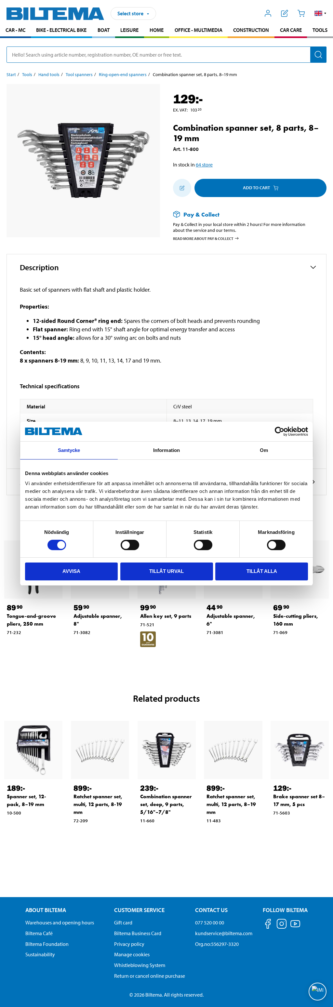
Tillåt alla (261, 571)
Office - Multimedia (198, 30)
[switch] (130, 545)
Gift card (123, 922)
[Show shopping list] (284, 13)
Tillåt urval (166, 571)
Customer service (139, 910)
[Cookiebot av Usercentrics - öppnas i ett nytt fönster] (279, 431)
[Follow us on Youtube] (295, 927)
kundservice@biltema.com (223, 933)
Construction (251, 30)
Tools (320, 30)
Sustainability (40, 954)
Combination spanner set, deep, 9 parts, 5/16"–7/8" (166, 804)
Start (11, 74)
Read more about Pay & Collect (203, 238)
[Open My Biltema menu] (268, 13)
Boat (104, 30)
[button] (320, 13)
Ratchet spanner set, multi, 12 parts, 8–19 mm (231, 804)
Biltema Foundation (47, 944)
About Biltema (45, 910)
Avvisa (71, 571)
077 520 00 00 (209, 922)
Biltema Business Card (137, 933)
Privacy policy (129, 944)
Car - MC (15, 30)
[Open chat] (317, 991)
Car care (291, 30)
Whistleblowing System (139, 965)
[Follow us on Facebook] (268, 925)
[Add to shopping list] (182, 188)
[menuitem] (15, 30)
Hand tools (49, 74)
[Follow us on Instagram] (281, 925)
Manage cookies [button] (132, 954)
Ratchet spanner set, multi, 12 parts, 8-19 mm (97, 804)
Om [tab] (264, 450)
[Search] (318, 54)
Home (157, 30)
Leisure (129, 30)
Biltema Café (39, 933)
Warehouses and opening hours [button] (59, 922)
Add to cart (256, 188)
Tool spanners (79, 74)
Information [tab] (166, 450)
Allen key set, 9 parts (165, 616)
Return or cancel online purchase (149, 976)
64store (204, 164)
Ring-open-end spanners (123, 74)
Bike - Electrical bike (61, 30)
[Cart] (301, 13)
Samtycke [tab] (69, 450)
